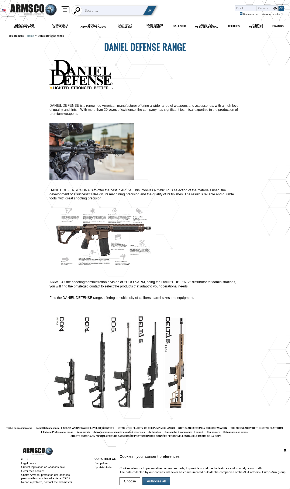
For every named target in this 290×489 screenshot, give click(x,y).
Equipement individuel (154, 26)
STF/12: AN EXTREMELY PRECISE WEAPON (202, 428)
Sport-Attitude (102, 467)
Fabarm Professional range (58, 432)
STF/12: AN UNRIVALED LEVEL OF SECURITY (88, 428)
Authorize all (156, 481)
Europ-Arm (101, 463)
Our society (213, 432)
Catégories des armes (235, 432)
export (199, 432)
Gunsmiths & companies (178, 432)
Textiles (234, 26)
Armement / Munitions (60, 26)
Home (30, 35)
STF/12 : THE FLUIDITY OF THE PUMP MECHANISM (146, 428)
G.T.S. (25, 459)
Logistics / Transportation (206, 26)
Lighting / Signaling (125, 26)
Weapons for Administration (24, 26)
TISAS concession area (19, 428)
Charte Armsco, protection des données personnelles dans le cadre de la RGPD (45, 476)
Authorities (154, 432)
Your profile (83, 432)
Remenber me (250, 14)
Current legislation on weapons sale (43, 467)
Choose (130, 481)
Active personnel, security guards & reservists (119, 432)
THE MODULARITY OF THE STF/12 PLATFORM (257, 428)
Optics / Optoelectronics (93, 26)
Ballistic (179, 26)
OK (150, 10)
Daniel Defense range (47, 428)
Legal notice (28, 463)
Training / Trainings (256, 26)
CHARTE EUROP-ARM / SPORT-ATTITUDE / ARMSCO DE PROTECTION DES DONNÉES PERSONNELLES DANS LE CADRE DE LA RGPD (145, 436)
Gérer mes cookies (33, 471)
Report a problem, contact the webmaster (46, 482)
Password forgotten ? (272, 14)
